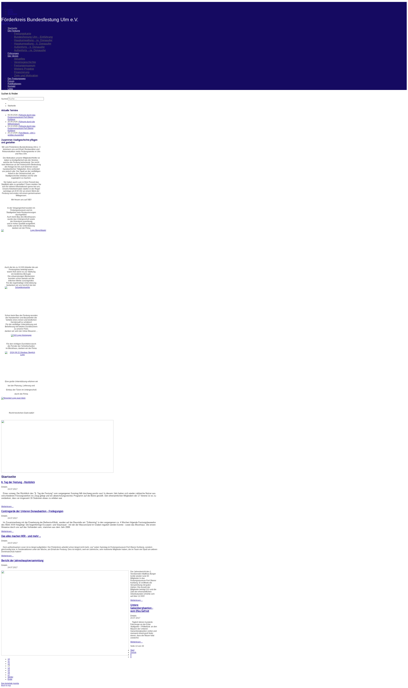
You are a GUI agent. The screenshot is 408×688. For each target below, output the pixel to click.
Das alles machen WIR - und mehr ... (21, 536)
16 (9, 672)
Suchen (4, 99)
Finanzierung (21, 72)
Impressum (12, 14)
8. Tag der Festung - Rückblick (18, 482)
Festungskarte (22, 33)
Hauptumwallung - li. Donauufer (32, 43)
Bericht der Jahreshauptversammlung (22, 560)
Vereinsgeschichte (25, 62)
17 (9, 675)
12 (9, 663)
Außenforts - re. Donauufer (30, 50)
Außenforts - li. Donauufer (29, 46)
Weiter (10, 677)
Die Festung (14, 30)
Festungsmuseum (24, 65)
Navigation (6, 23)
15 (9, 670)
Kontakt (11, 86)
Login (10, 9)
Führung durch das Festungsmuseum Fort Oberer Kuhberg (21, 117)
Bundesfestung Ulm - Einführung (33, 36)
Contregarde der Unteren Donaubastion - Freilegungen (32, 511)
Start (132, 650)
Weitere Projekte (24, 68)
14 (9, 668)
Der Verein (13, 56)
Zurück (133, 652)
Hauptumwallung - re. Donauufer (33, 40)
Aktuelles (19, 58)
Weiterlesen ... (7, 506)
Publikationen (14, 83)
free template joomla (10, 683)
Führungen (13, 53)
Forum (11, 81)
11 (9, 661)
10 (9, 659)
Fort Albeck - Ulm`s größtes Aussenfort (21, 134)
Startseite (12, 28)
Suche (10, 12)
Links (10, 88)
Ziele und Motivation (26, 75)
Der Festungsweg (17, 78)
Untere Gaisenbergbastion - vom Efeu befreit (141, 608)
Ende (10, 679)
